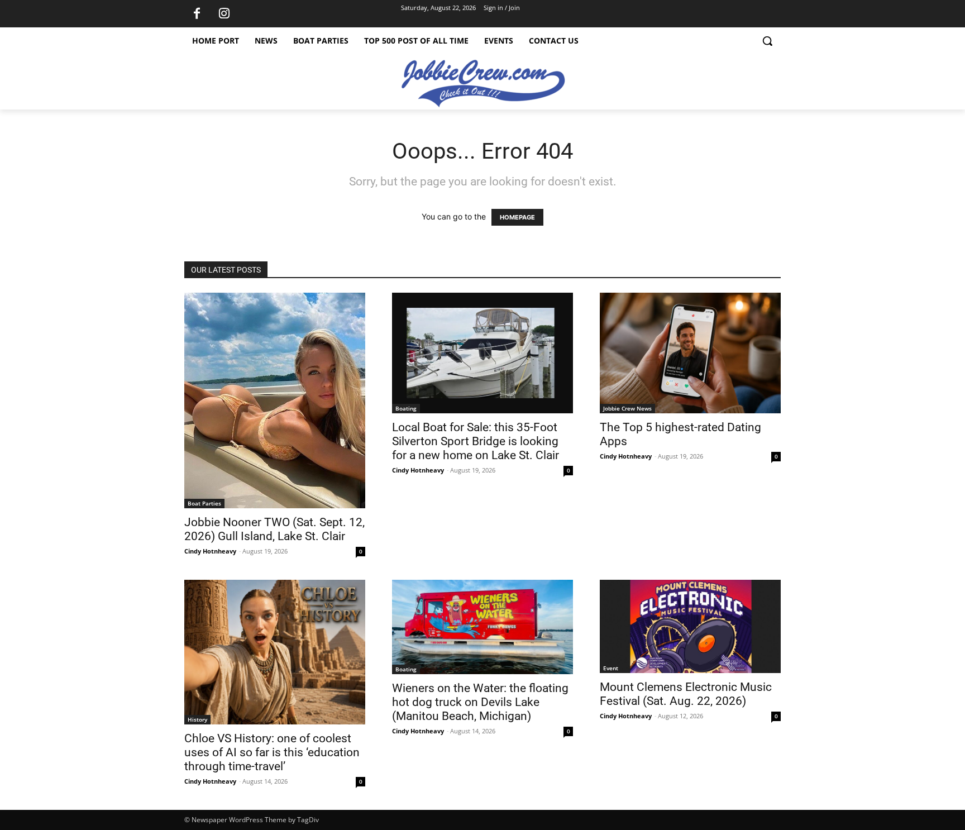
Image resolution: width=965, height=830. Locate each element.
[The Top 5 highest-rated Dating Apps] (690, 353)
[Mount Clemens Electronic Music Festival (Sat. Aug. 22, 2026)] (690, 626)
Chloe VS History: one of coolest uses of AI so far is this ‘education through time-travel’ (272, 752)
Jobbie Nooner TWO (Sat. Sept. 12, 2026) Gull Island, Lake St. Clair (274, 529)
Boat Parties (204, 503)
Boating (406, 408)
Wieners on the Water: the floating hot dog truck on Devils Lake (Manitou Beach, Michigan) (480, 702)
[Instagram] (224, 14)
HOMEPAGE (517, 217)
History (197, 719)
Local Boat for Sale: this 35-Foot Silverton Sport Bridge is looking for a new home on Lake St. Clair (475, 441)
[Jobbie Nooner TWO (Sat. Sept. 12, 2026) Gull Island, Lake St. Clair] (274, 400)
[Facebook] (196, 14)
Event (610, 668)
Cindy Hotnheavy (210, 551)
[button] (767, 40)
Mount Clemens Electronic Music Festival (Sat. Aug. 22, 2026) (686, 694)
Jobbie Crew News (627, 408)
